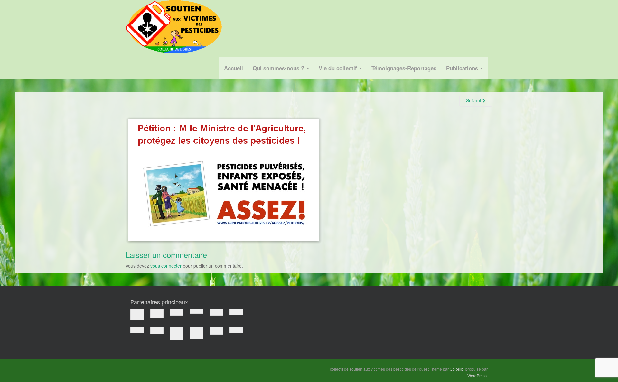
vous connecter (166, 266)
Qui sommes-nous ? (279, 68)
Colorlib (457, 369)
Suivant (474, 100)
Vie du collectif (339, 68)
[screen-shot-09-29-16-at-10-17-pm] (224, 180)
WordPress (477, 375)
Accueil (233, 68)
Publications (463, 68)
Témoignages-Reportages (403, 68)
